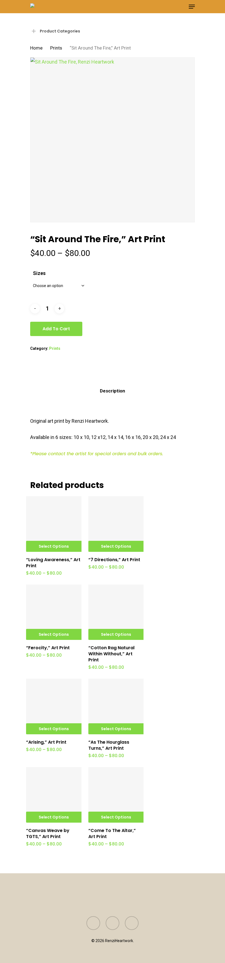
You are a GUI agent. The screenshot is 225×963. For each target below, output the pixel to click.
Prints (56, 48)
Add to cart (56, 329)
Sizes (39, 273)
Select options (54, 546)
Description (112, 391)
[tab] (112, 391)
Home (36, 48)
